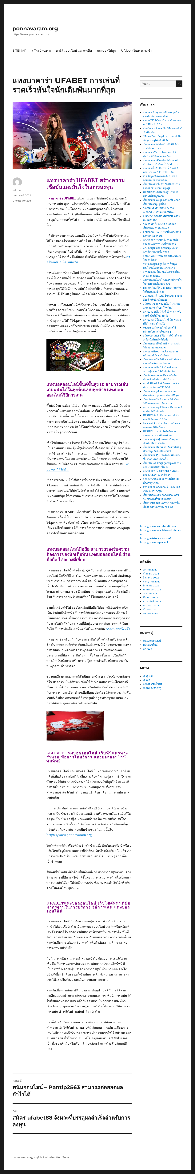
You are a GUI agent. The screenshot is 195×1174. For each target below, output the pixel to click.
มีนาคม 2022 (150, 597)
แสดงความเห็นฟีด (152, 684)
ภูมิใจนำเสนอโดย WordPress (52, 1157)
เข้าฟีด (146, 680)
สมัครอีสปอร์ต (41, 50)
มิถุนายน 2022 (151, 585)
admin (17, 189)
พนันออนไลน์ (150, 644)
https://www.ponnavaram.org (69, 835)
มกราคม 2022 (151, 605)
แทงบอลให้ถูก (106, 50)
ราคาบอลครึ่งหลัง (118, 629)
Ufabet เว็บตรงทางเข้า (136, 50)
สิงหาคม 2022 (151, 577)
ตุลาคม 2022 (150, 569)
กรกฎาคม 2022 (152, 581)
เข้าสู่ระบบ (148, 676)
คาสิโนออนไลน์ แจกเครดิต (74, 50)
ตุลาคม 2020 (150, 613)
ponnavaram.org (35, 28)
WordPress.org (152, 688)
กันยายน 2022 (151, 573)
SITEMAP (19, 50)
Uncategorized (22, 200)
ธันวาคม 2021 (151, 609)
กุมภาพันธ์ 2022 (152, 601)
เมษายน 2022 (150, 593)
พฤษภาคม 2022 (152, 589)
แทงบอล (147, 648)
